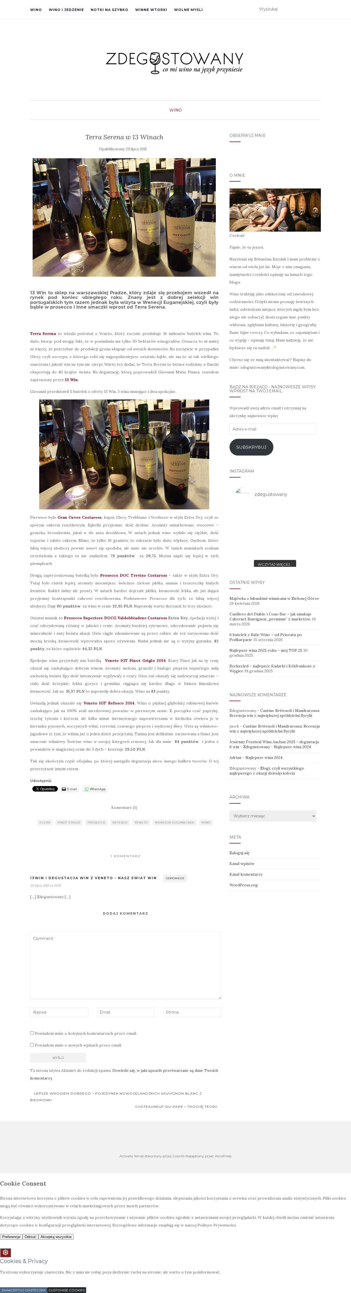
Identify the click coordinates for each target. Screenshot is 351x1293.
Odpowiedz (175, 878)
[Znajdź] (317, 9)
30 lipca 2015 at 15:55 (45, 885)
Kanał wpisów (242, 863)
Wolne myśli (188, 10)
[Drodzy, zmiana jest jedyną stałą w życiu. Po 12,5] (275, 515)
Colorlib (178, 1156)
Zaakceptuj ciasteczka (23, 1290)
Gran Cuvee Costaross (79, 517)
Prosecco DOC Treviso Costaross (133, 575)
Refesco (120, 822)
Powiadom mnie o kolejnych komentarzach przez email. (86, 1033)
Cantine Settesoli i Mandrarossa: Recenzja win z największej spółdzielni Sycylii (275, 713)
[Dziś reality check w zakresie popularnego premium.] (247, 532)
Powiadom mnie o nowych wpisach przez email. (78, 1045)
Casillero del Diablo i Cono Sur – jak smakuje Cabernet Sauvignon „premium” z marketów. (271, 616)
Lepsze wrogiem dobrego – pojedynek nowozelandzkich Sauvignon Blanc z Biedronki (116, 1096)
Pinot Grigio (69, 822)
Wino (36, 10)
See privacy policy (16, 1281)
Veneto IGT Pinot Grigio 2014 (135, 660)
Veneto (141, 822)
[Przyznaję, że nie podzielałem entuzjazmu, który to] (275, 532)
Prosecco (96, 822)
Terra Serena (43, 333)
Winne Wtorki (151, 10)
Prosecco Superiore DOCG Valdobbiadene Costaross (115, 617)
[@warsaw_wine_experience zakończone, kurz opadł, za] (302, 548)
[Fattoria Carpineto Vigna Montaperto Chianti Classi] (302, 532)
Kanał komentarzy (246, 874)
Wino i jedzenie (66, 10)
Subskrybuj (251, 447)
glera (44, 822)
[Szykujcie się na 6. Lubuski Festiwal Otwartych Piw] (302, 515)
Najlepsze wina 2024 (292, 746)
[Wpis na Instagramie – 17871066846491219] (247, 548)
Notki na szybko (109, 10)
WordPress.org (244, 885)
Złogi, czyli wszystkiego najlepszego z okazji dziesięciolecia (267, 771)
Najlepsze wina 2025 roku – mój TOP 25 (266, 650)
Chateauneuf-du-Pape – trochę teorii (177, 1107)
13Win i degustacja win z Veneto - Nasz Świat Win (93, 878)
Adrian (235, 757)
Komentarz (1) (124, 807)
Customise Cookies (67, 1290)
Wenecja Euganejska (174, 822)
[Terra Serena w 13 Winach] (124, 217)
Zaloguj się (240, 852)
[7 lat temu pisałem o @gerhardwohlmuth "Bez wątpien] (247, 515)
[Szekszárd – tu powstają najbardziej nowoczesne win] (275, 548)
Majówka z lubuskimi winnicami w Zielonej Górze (274, 598)
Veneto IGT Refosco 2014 (108, 703)
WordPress (223, 1156)
